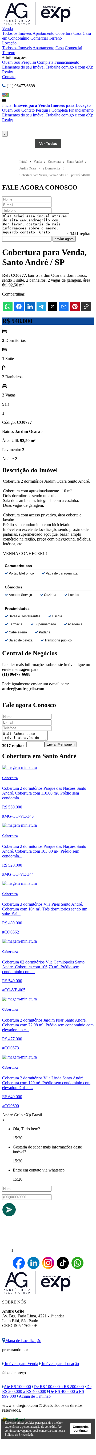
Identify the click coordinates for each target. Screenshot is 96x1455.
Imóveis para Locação (71, 105)
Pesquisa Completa (37, 62)
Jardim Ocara (29, 431)
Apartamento (43, 33)
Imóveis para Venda (32, 105)
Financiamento (66, 62)
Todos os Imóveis (17, 33)
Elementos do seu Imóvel (23, 67)
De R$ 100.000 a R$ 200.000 (59, 1386)
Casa (77, 33)
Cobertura (63, 33)
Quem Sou (11, 62)
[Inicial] (37, 23)
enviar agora (64, 239)
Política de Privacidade (19, 1435)
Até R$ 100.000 (17, 1386)
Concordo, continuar (81, 1429)
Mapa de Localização (23, 1340)
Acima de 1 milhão (35, 1396)
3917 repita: (13, 745)
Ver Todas (48, 143)
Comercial (39, 38)
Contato (8, 76)
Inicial (7, 105)
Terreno (55, 38)
